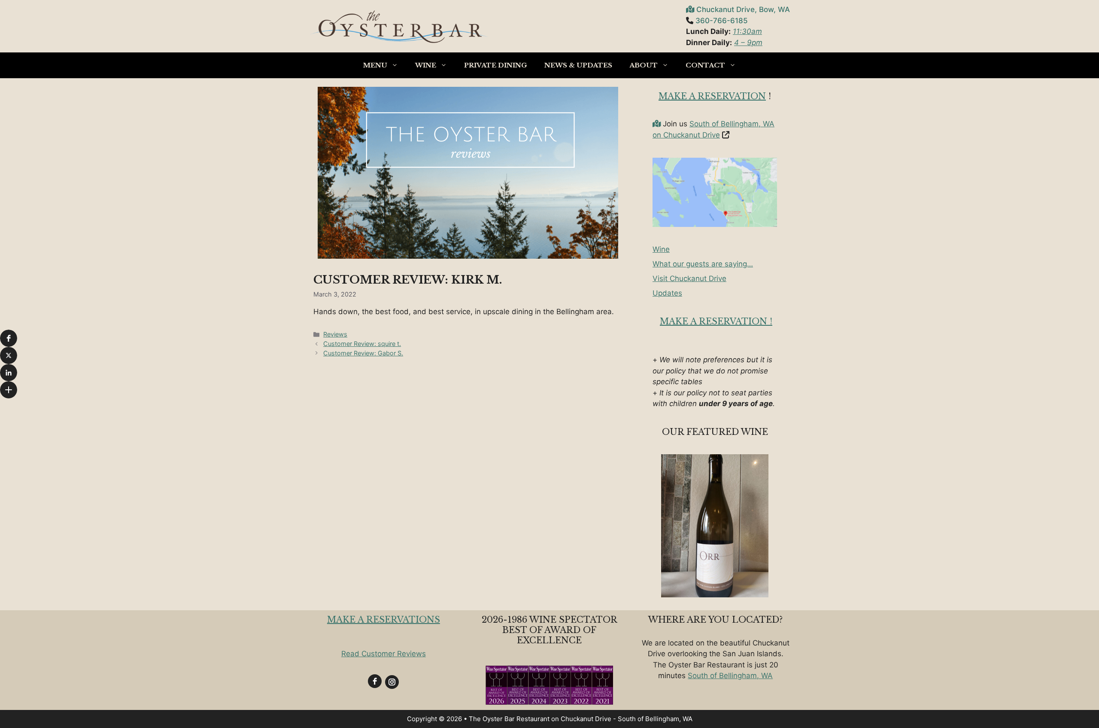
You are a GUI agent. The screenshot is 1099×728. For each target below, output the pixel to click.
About (643, 65)
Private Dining (495, 65)
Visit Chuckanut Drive (689, 278)
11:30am (747, 31)
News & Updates (578, 65)
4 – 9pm (748, 42)
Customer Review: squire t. (362, 343)
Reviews (335, 334)
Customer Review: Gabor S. (363, 353)
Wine (425, 65)
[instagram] (392, 682)
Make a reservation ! (716, 321)
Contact (705, 65)
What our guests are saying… (703, 264)
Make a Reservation (712, 96)
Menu (375, 65)
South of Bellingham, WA (730, 675)
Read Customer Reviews (383, 653)
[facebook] (375, 681)
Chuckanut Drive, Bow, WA (743, 9)
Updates (667, 293)
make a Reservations (383, 620)
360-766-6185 (721, 20)
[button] (8, 338)
